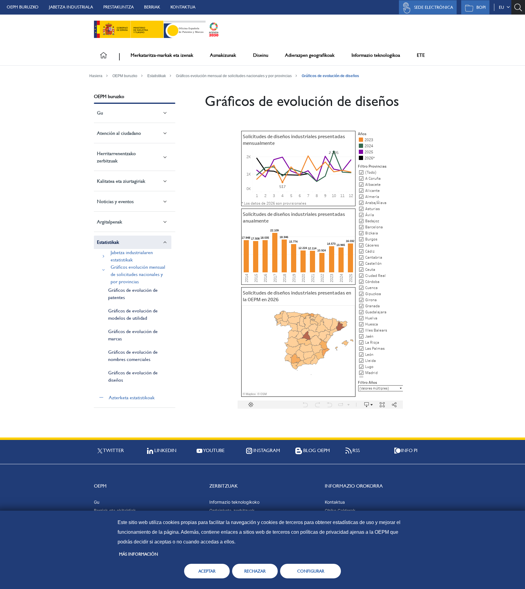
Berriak (152, 7)
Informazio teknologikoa (376, 55)
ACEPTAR (206, 571)
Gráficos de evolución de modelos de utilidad (133, 314)
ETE (421, 55)
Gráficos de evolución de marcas (133, 335)
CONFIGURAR (310, 571)
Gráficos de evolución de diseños (330, 76)
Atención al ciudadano (119, 133)
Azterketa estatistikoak (132, 397)
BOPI (481, 7)
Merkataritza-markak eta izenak (162, 55)
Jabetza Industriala (71, 7)
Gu (100, 113)
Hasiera (95, 76)
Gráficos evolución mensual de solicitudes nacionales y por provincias (234, 76)
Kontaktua (182, 7)
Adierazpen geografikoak (310, 55)
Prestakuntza (118, 7)
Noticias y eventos (115, 201)
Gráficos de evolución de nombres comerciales (133, 355)
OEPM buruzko (23, 7)
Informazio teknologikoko (234, 502)
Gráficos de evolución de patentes (133, 293)
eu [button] (502, 7)
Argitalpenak (109, 222)
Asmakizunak (223, 55)
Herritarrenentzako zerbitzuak (116, 157)
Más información (138, 554)
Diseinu (260, 55)
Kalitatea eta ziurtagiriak (121, 181)
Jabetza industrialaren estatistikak (132, 256)
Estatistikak (156, 76)
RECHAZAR (255, 571)
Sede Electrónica (433, 7)
